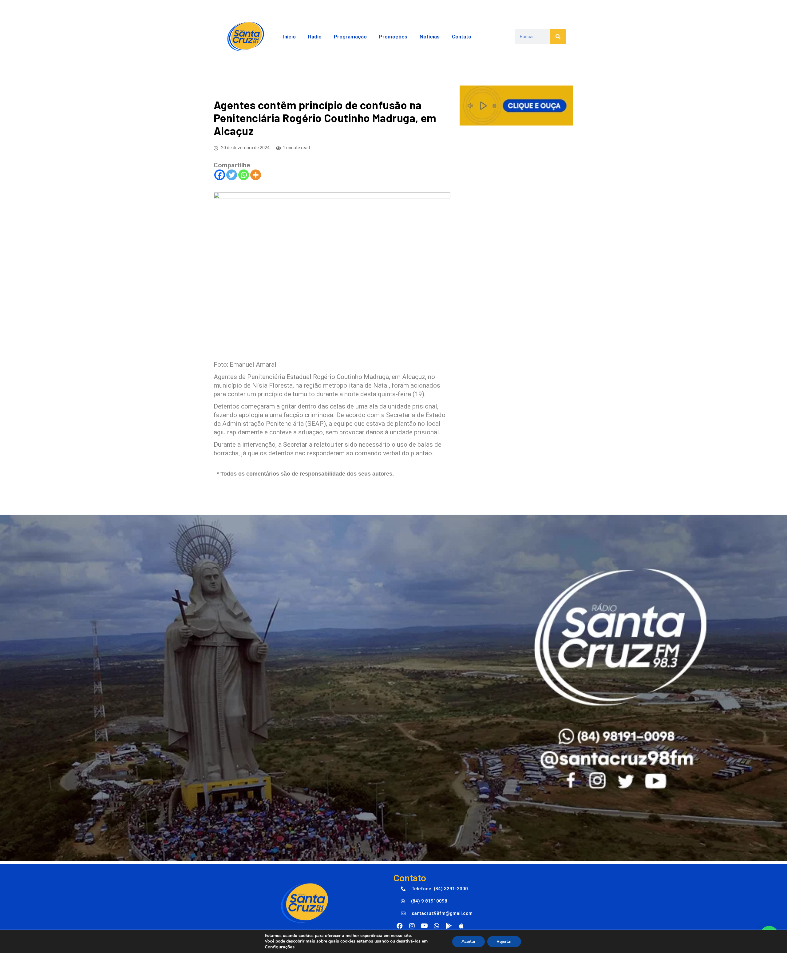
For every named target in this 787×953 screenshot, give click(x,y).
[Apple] (461, 926)
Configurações (280, 947)
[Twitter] (231, 174)
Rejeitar (504, 941)
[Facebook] (219, 174)
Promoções (393, 37)
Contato (461, 37)
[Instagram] (412, 926)
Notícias (430, 37)
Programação (350, 37)
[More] (255, 174)
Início (289, 37)
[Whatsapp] (243, 174)
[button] (434, 889)
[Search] (558, 36)
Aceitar (468, 941)
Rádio (315, 37)
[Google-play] (449, 926)
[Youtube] (424, 926)
